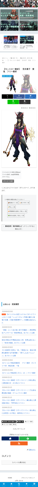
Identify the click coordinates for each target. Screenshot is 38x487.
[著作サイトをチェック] (10, 438)
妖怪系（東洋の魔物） (9, 421)
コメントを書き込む (19, 462)
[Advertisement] (19, 263)
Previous (1, 43)
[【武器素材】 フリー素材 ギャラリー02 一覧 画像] (28, 14)
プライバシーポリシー (28, 478)
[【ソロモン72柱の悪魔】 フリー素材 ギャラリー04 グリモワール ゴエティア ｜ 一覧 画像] (28, 25)
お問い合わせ (19, 480)
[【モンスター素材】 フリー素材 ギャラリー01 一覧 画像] (9, 14)
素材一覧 (21, 421)
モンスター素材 (8, 424)
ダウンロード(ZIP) (8, 181)
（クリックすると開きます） (20, 227)
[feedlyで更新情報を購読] (27, 438)
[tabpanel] (10, 42)
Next (37, 43)
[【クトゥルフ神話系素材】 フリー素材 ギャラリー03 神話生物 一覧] (9, 25)
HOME (10, 478)
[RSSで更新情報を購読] (19, 443)
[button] (24, 102)
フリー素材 (30, 421)
